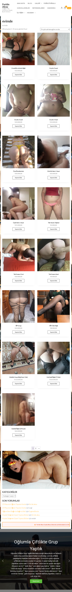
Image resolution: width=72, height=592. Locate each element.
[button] (2, 560)
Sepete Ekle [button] (18, 74)
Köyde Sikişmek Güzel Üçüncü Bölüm (15, 515)
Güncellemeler (23, 8)
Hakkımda (51, 8)
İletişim (20, 13)
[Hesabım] (61, 7)
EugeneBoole (34, 511)
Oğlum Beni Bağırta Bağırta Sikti (14, 511)
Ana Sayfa (21, 3)
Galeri (37, 3)
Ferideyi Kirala (50, 3)
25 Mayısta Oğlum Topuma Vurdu (14, 504)
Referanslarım (38, 8)
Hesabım (30, 13)
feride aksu (33, 504)
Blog (30, 3)
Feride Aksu (5, 5)
